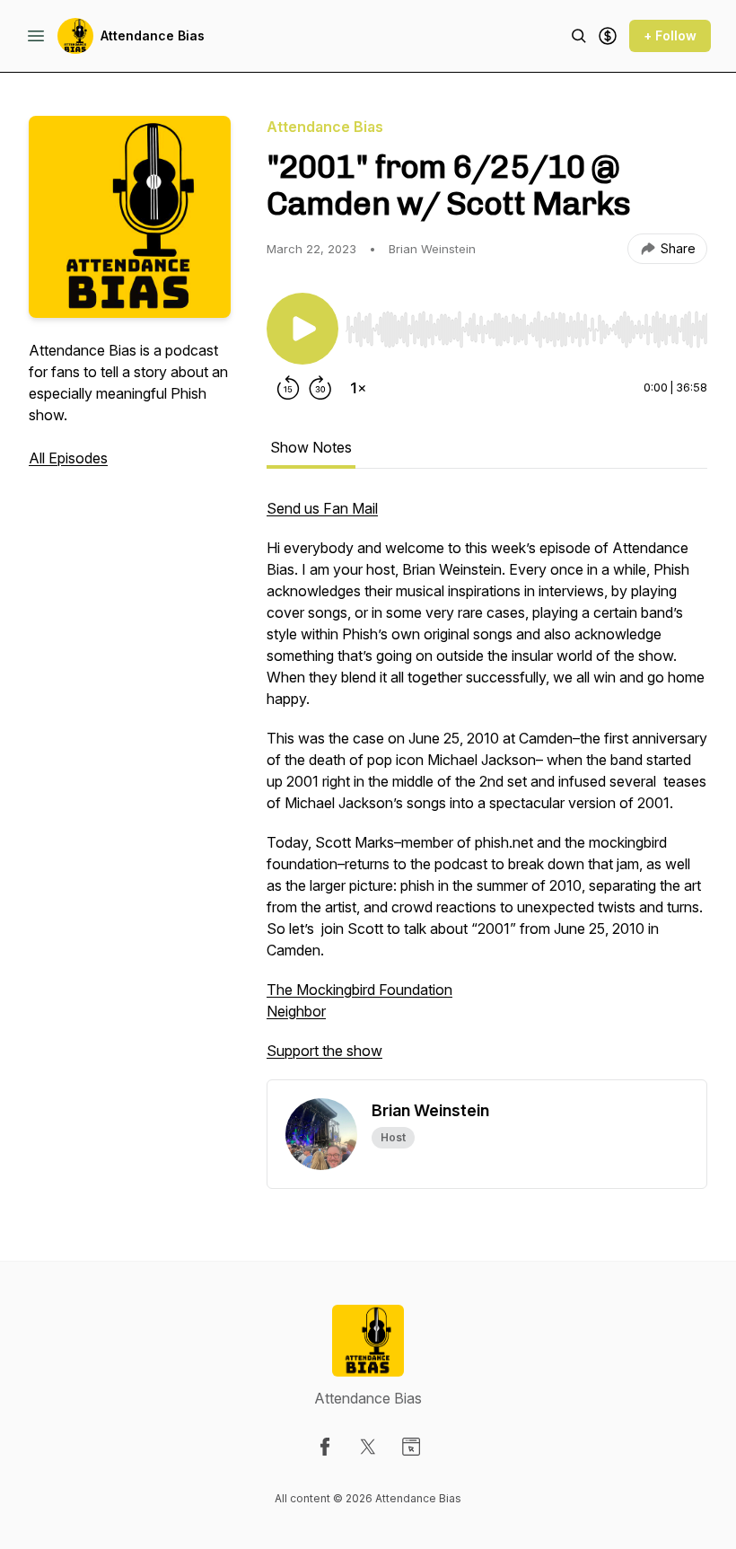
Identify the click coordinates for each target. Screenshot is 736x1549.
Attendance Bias (153, 35)
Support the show (324, 1051)
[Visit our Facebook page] (325, 1447)
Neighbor (296, 1011)
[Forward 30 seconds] (320, 387)
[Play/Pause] (302, 329)
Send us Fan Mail (322, 508)
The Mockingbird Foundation (359, 990)
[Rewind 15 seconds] (288, 387)
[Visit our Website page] (411, 1447)
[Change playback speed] (358, 387)
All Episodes (68, 458)
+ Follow (670, 35)
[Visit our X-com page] (368, 1447)
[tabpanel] (487, 788)
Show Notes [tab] (311, 447)
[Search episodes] (579, 36)
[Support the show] (607, 36)
